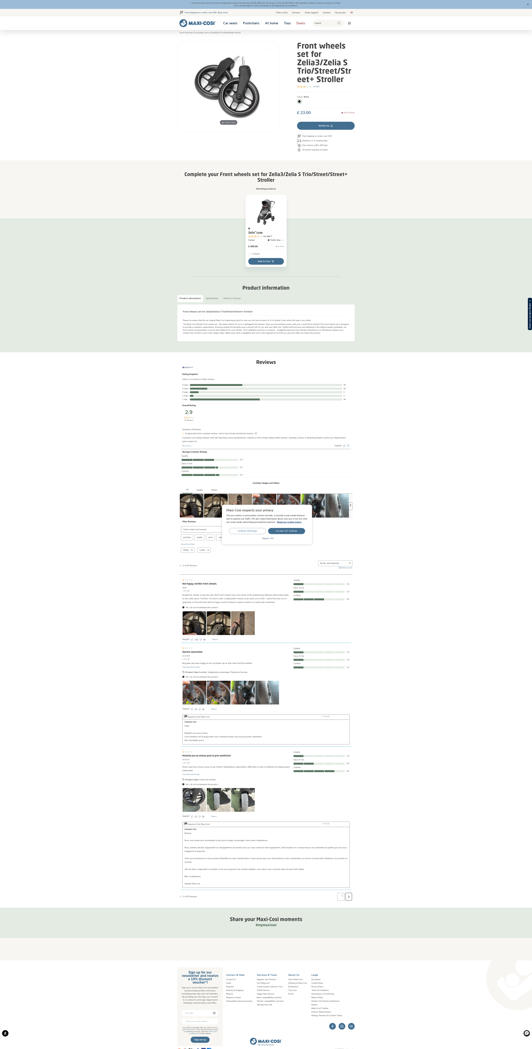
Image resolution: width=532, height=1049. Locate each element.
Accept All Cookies (286, 531)
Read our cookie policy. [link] (289, 522)
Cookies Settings (247, 531)
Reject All (268, 538)
